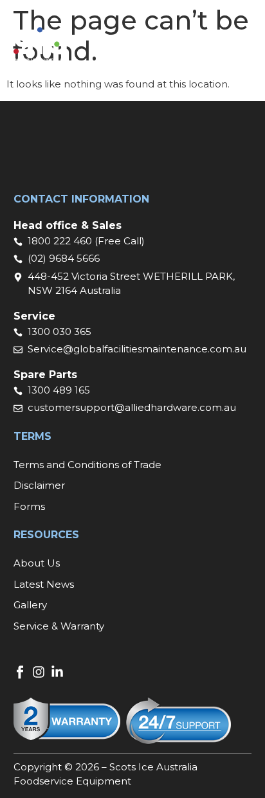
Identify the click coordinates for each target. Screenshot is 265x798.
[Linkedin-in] (57, 672)
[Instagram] (38, 672)
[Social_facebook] (20, 672)
